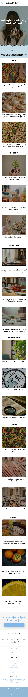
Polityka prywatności (14, 689)
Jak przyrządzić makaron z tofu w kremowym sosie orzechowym (14, 145)
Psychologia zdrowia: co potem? (14, 361)
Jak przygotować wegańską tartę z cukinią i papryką (14, 86)
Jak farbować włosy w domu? (14, 509)
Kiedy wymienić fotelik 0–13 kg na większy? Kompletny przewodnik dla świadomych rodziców (14, 46)
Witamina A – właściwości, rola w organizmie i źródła (14, 572)
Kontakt (13, 654)
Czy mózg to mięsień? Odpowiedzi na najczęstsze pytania (14, 301)
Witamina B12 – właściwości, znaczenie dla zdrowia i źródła (14, 543)
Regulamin (14, 695)
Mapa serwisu (14, 692)
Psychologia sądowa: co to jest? (14, 417)
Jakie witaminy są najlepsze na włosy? (14, 450)
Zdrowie (14, 517)
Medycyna (14, 245)
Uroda (14, 425)
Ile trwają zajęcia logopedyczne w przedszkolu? (14, 208)
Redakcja (14, 652)
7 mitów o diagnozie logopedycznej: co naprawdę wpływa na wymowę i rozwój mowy (14, 50)
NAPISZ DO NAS (14, 625)
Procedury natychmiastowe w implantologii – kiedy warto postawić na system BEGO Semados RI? (14, 55)
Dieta (14, 60)
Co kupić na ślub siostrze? (14, 237)
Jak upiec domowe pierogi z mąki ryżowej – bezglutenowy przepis (14, 116)
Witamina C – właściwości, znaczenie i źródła (14, 602)
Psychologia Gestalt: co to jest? (14, 389)
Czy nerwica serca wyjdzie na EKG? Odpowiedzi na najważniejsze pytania (14, 330)
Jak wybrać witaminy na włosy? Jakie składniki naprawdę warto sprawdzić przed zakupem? (13, 22)
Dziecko (14, 153)
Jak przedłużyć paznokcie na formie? (14, 480)
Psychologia (14, 338)
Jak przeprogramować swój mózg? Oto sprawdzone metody (14, 271)
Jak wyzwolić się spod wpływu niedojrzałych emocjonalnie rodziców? (14, 178)
